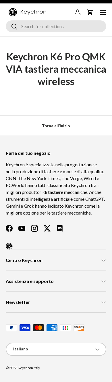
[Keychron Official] (9, 246)
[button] (90, 12)
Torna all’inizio (56, 125)
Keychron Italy (29, 368)
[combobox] (56, 26)
